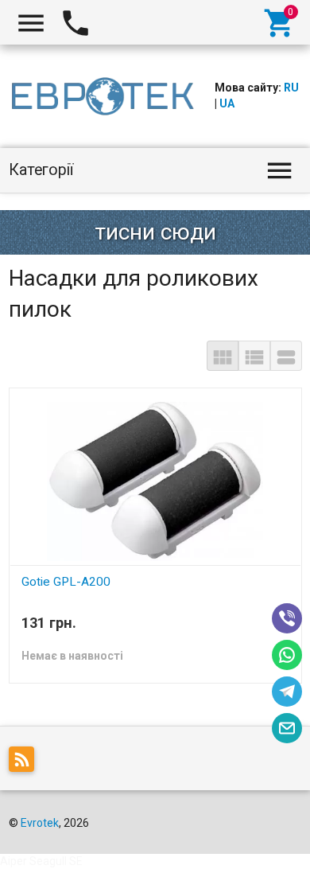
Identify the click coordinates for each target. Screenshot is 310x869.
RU (291, 87)
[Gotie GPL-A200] (155, 479)
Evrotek (40, 822)
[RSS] (25, 762)
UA (226, 103)
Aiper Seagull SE (41, 861)
